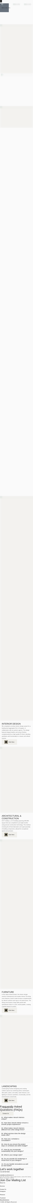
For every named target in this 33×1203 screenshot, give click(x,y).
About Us (2, 1182)
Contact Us (3, 1189)
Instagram (3, 1191)
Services (2, 1186)
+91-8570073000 (5, 1172)
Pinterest (2, 1194)
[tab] (16, 1118)
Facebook (3, 1198)
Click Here (11, 742)
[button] (2, 4)
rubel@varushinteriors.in (7, 1175)
